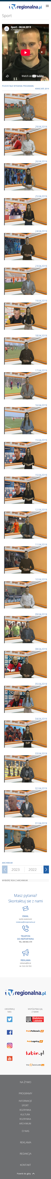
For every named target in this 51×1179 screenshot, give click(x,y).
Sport (25, 1105)
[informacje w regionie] (25, 6)
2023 (16, 869)
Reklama (25, 1142)
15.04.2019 (41, 440)
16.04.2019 (41, 405)
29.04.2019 (41, 126)
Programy (25, 1093)
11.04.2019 (41, 544)
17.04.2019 (41, 370)
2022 (33, 869)
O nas (25, 1131)
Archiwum (25, 1123)
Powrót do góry (24, 1173)
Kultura (25, 1114)
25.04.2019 (41, 196)
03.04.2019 (41, 753)
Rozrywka (25, 1109)
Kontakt (25, 1165)
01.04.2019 (41, 823)
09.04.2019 (41, 614)
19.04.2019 (41, 300)
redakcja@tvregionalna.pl (25, 922)
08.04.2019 (41, 649)
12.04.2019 (41, 509)
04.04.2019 (41, 718)
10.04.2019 (41, 579)
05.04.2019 (41, 683)
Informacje (25, 1100)
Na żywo (25, 1082)
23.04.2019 (41, 266)
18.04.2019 (41, 335)
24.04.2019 (41, 231)
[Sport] (26, 107)
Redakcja (25, 1153)
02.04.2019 (41, 788)
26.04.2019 (41, 161)
